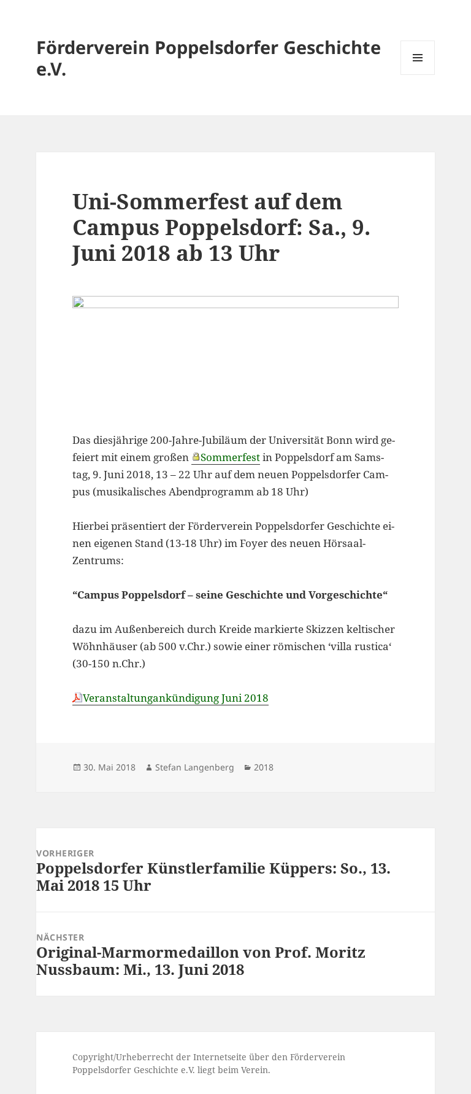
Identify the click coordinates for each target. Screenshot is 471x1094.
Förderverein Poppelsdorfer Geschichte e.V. (208, 57)
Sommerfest (230, 457)
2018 (264, 767)
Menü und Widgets (418, 74)
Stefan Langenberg (194, 767)
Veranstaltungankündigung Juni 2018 (176, 698)
